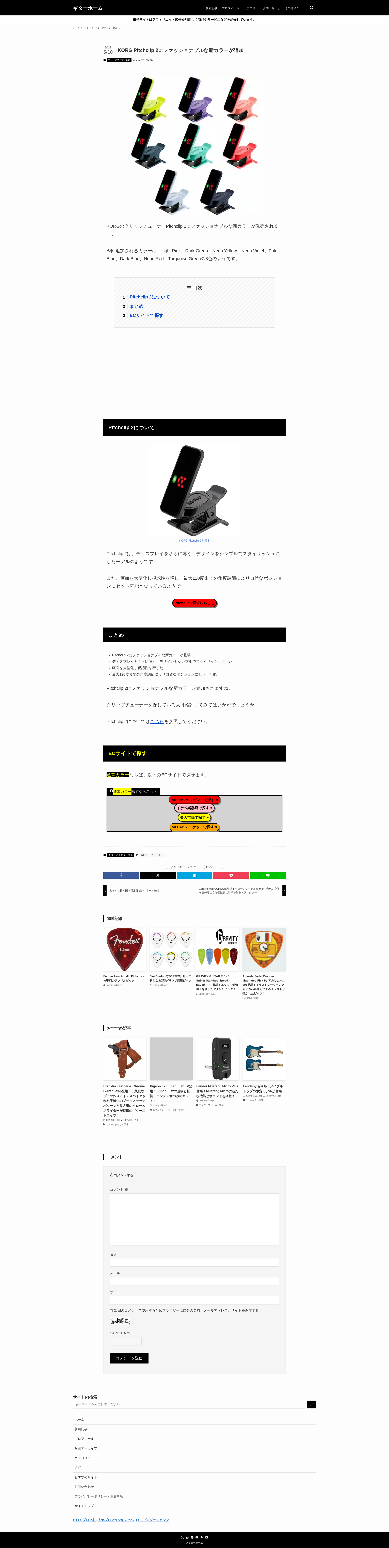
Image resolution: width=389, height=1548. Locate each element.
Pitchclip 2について (150, 296)
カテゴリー (83, 1458)
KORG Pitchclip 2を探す (194, 540)
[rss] (202, 1537)
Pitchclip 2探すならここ (194, 603)
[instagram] (187, 1537)
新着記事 (81, 1429)
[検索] (311, 1405)
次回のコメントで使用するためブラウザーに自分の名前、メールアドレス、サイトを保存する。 (188, 1310)
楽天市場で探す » (194, 817)
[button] (121, 875)
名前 (113, 1254)
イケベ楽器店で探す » (194, 808)
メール (115, 1273)
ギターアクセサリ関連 (119, 60)
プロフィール (84, 1438)
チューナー (157, 855)
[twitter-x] (182, 1537)
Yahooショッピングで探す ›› (194, 800)
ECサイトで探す (147, 315)
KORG (143, 855)
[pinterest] (192, 1537)
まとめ (137, 306)
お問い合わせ (84, 1486)
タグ (78, 1467)
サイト (115, 1292)
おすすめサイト (86, 1477)
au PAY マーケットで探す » (194, 827)
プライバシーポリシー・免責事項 (99, 1496)
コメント (119, 1190)
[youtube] (197, 1537)
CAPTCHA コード (123, 1333)
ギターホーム (88, 8)
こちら (157, 721)
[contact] (206, 1537)
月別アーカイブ (86, 1448)
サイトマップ (84, 1506)
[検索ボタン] (311, 8)
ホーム (79, 1419)
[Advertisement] (194, 371)
